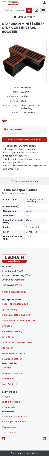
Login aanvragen (11, 401)
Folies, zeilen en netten (14, 353)
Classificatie (14, 129)
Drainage (7, 326)
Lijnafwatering (9, 309)
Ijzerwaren (7, 347)
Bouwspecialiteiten (12, 358)
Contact (6, 367)
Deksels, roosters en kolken (16, 315)
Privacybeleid (9, 427)
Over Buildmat (9, 384)
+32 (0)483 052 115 (12, 285)
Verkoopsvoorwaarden (14, 416)
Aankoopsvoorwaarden (14, 421)
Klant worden (9, 407)
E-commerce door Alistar (24, 453)
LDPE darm (8, 336)
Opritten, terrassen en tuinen (17, 342)
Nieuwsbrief (8, 378)
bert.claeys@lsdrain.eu (14, 291)
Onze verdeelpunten (13, 373)
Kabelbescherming (12, 331)
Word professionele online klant (25, 139)
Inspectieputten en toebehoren (19, 320)
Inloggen (6, 396)
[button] (4, 3)
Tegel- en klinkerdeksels (15, 304)
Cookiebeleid (9, 432)
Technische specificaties (24, 181)
